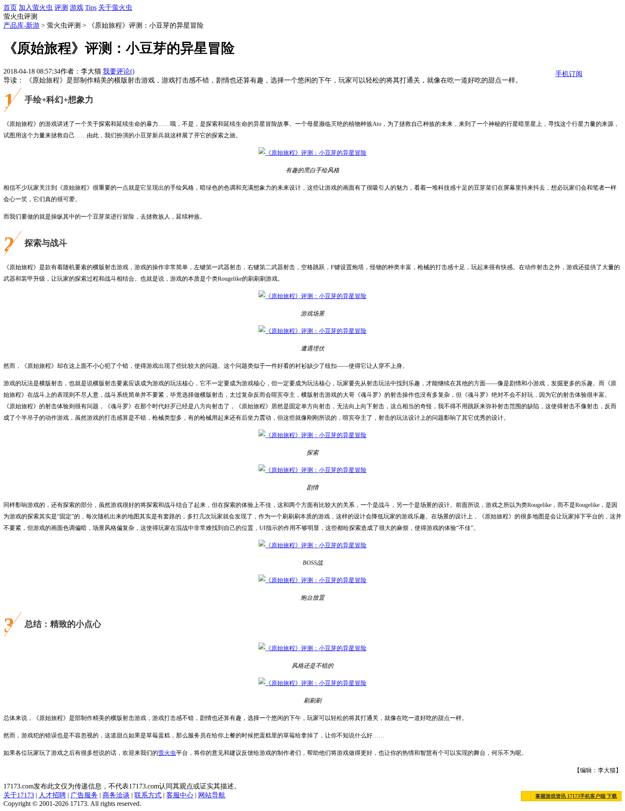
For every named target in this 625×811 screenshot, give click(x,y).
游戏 (76, 7)
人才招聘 (52, 795)
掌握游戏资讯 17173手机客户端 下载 (576, 796)
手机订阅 (568, 73)
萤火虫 (167, 753)
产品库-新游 (21, 25)
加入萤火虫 (36, 7)
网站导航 (211, 795)
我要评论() (118, 71)
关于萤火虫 (115, 7)
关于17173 (18, 795)
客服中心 (179, 795)
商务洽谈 (116, 795)
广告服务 (84, 795)
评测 (61, 7)
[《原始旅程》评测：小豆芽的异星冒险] (312, 153)
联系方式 (148, 795)
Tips (91, 7)
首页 (10, 7)
